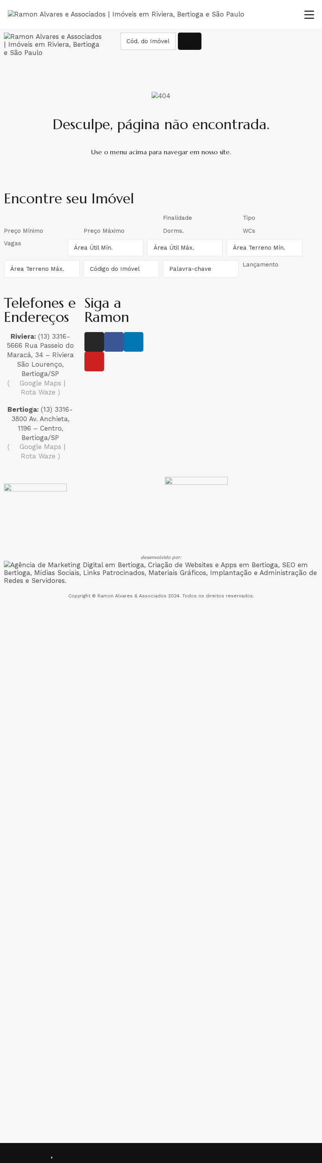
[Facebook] (114, 342)
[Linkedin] (133, 342)
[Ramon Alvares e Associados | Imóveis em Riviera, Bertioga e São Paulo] (126, 14)
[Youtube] (94, 361)
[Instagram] (94, 342)
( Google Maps (34, 383)
